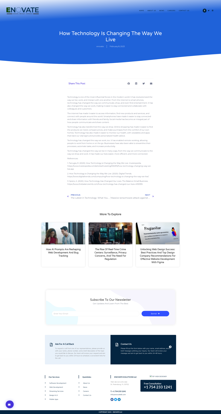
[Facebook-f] (205, 11)
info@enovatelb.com (118, 394)
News (161, 10)
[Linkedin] (213, 11)
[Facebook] (111, 399)
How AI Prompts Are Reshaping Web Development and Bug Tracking (63, 252)
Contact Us (184, 10)
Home (141, 10)
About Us (151, 10)
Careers (171, 10)
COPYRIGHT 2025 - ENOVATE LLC (110, 412)
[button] (10, 404)
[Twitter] (209, 11)
